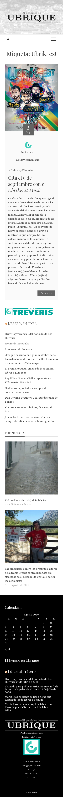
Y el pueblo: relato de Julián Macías (25, 500)
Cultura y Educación (22, 170)
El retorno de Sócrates (18, 349)
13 (28, 630)
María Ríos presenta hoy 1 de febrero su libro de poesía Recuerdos (28, 706)
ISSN (25, 762)
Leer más (46, 293)
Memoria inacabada (17, 343)
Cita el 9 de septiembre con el (27, 183)
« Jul (7, 649)
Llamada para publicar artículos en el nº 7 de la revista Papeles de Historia (31, 688)
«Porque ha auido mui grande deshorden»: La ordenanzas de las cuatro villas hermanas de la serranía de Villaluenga (31, 359)
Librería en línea (22, 323)
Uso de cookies (31, 778)
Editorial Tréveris (22, 671)
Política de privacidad (31, 774)
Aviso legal (31, 770)
